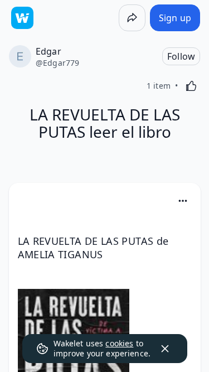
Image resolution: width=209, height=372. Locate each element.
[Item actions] (183, 201)
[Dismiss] (165, 348)
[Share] (132, 17)
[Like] (191, 86)
